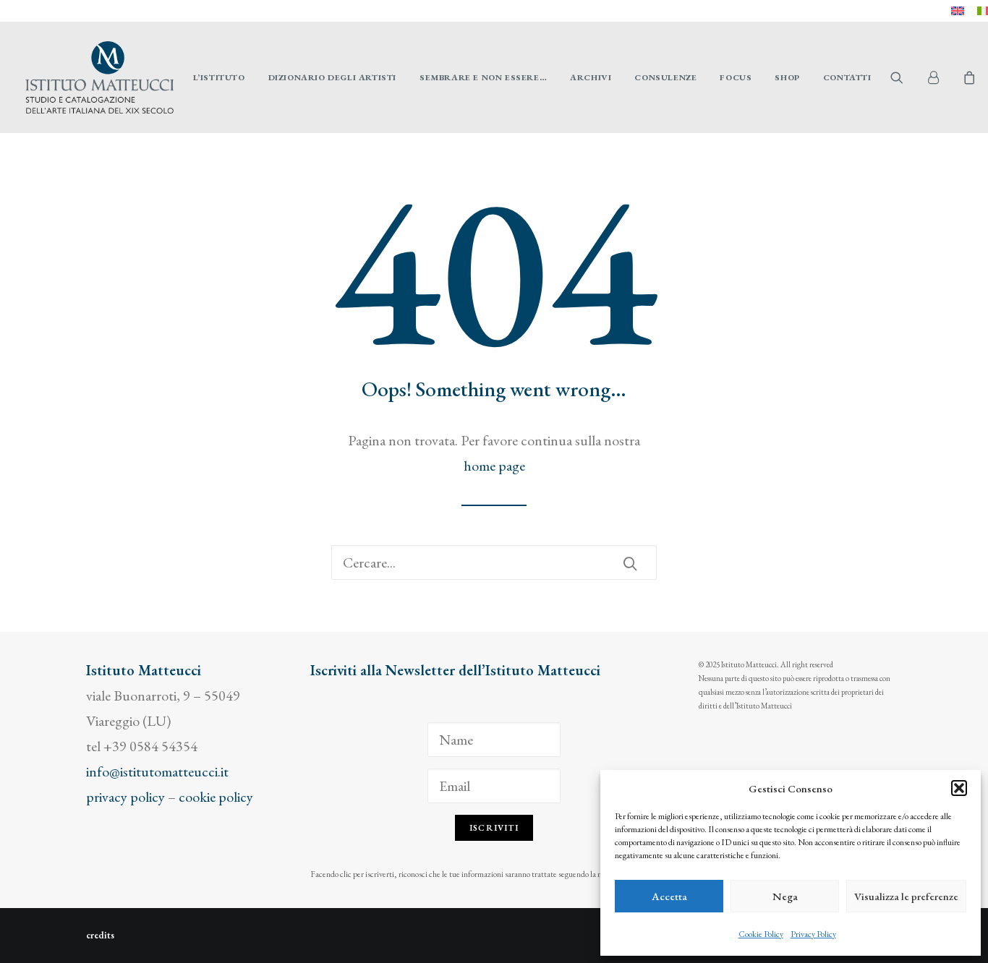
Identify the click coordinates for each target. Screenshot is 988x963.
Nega (785, 896)
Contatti (847, 77)
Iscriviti (494, 828)
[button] (959, 788)
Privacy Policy (813, 934)
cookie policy (216, 796)
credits (100, 935)
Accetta (669, 896)
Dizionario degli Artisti (332, 77)
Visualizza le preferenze (906, 896)
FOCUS (735, 77)
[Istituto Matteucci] (99, 77)
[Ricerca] (494, 562)
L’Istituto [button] (219, 77)
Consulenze (665, 77)
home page (494, 465)
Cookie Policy (760, 934)
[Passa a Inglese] (957, 11)
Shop (787, 77)
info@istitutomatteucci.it (157, 771)
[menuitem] (957, 11)
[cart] (967, 77)
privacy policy (125, 796)
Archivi (590, 77)
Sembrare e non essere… (483, 77)
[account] (939, 77)
